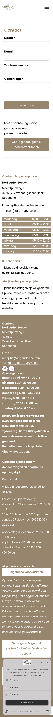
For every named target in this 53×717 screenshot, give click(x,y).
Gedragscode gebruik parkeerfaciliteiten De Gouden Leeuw (26, 648)
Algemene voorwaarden (26, 572)
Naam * (9, 38)
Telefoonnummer (16, 65)
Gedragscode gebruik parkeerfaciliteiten (26, 144)
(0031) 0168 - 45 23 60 (23, 363)
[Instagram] (12, 369)
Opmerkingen (13, 79)
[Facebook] (5, 369)
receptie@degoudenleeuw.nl (21, 358)
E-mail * (9, 51)
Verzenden (27, 105)
